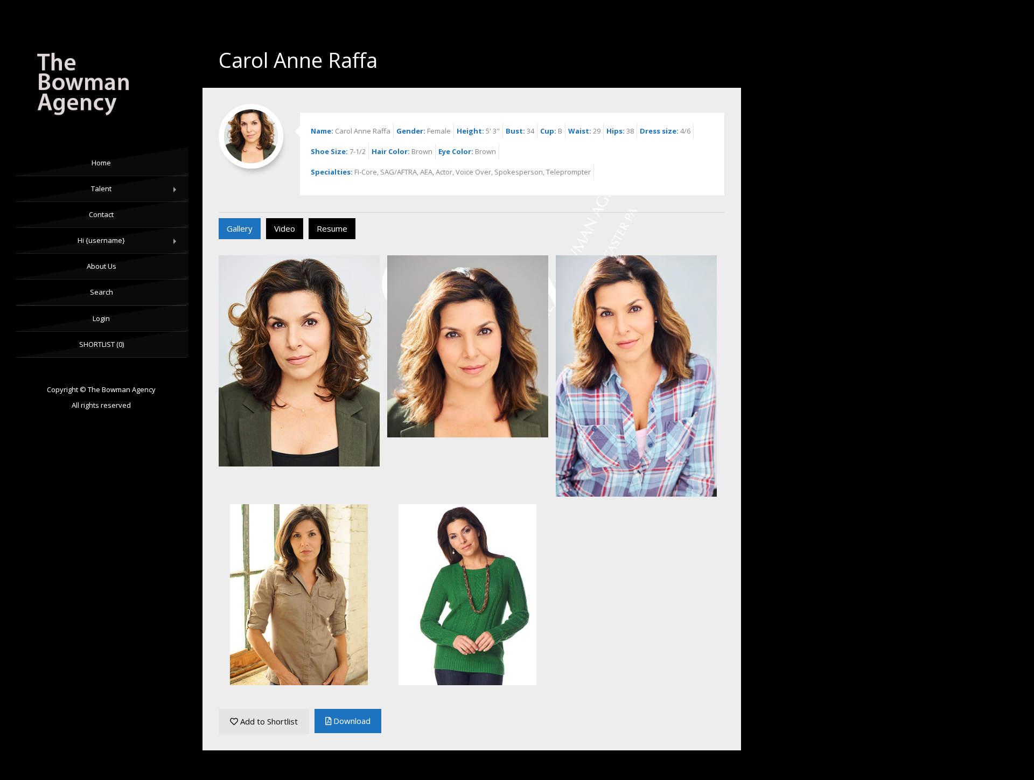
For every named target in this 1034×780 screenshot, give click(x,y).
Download (351, 720)
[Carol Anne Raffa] (101, 86)
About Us (101, 266)
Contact (101, 214)
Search (101, 292)
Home (101, 163)
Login (101, 318)
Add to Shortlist (268, 721)
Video (284, 228)
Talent (136, 193)
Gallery (240, 228)
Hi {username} (129, 244)
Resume (332, 228)
